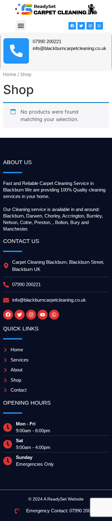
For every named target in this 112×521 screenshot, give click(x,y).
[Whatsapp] (99, 25)
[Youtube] (43, 315)
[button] (21, 25)
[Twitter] (81, 25)
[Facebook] (72, 25)
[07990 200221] (16, 51)
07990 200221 (47, 41)
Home (9, 74)
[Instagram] (90, 25)
